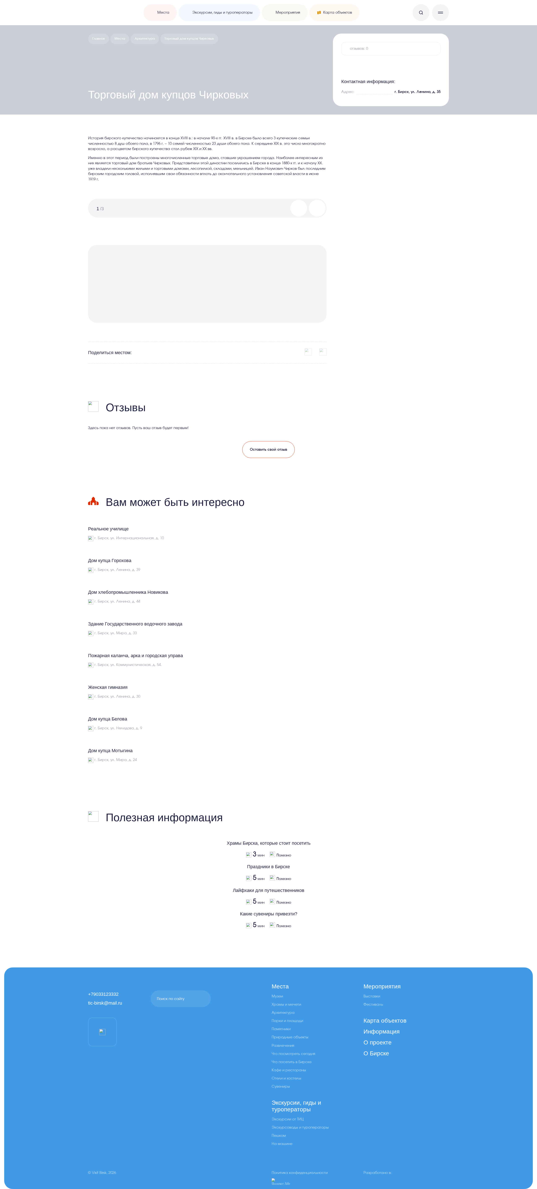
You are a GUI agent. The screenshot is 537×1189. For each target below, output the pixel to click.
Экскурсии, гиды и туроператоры (296, 1106)
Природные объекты (290, 1037)
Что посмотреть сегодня (293, 1054)
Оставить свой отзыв (268, 449)
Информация (382, 1031)
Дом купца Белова (107, 719)
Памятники (281, 1029)
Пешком (279, 1135)
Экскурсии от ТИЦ (288, 1119)
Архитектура (145, 38)
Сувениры (281, 1086)
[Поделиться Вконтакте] (308, 352)
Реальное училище (108, 528)
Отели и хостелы (286, 1078)
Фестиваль (373, 1004)
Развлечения (283, 1045)
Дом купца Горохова (109, 560)
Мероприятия (382, 986)
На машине (282, 1144)
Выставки (372, 996)
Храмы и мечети (286, 1004)
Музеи (277, 996)
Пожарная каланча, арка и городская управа (135, 655)
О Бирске (376, 1053)
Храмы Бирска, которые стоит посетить (268, 843)
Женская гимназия (108, 687)
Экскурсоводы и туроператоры (300, 1127)
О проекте (378, 1042)
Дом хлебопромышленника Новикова (128, 592)
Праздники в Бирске (268, 866)
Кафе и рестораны (289, 1070)
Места (120, 38)
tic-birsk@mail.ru (105, 1003)
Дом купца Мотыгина (110, 750)
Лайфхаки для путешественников (268, 890)
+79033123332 (103, 994)
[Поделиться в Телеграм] (323, 352)
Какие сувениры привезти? (268, 913)
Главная (98, 38)
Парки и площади (287, 1021)
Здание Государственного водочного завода (135, 623)
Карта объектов (385, 1020)
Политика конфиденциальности (300, 1173)
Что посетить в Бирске (292, 1062)
